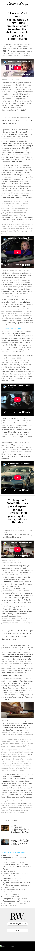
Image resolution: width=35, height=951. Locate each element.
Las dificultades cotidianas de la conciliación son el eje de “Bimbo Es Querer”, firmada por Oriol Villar (20, 829)
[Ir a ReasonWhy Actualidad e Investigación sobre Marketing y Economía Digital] (17, 3)
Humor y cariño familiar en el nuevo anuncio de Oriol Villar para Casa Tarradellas (20, 842)
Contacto (17, 930)
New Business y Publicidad (17, 924)
